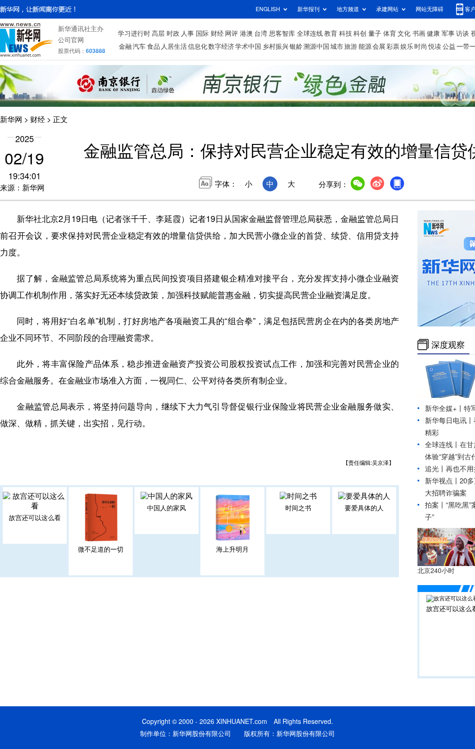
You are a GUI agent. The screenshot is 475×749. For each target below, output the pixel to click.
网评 (231, 33)
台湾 (260, 33)
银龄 (295, 46)
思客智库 (282, 33)
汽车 (139, 46)
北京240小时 (436, 570)
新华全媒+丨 (444, 408)
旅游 (350, 46)
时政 (173, 33)
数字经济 (221, 46)
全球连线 (310, 33)
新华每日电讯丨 (449, 420)
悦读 (434, 46)
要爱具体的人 (364, 508)
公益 (449, 46)
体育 (389, 33)
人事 (187, 33)
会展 (378, 46)
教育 (330, 33)
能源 (365, 46)
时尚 (420, 46)
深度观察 (448, 344)
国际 (202, 33)
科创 (359, 33)
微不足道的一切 (100, 549)
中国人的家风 (166, 508)
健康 (433, 33)
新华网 (11, 119)
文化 (404, 33)
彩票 (392, 46)
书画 (418, 33)
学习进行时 (134, 33)
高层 (158, 33)
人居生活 (174, 46)
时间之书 (298, 508)
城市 (336, 46)
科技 (345, 33)
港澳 (246, 33)
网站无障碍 (429, 9)
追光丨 (435, 468)
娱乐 (406, 46)
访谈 (462, 33)
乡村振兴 (276, 46)
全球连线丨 (442, 444)
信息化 (197, 46)
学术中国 (248, 46)
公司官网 (71, 40)
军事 (448, 33)
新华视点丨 (442, 480)
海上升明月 (232, 549)
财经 (217, 33)
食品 (153, 46)
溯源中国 (316, 46)
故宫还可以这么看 (35, 518)
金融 (125, 46)
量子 (374, 33)
